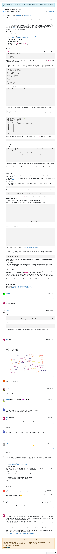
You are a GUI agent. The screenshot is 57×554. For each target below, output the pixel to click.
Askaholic (7, 310)
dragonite (7, 443)
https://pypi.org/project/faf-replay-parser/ (30, 247)
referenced (12, 439)
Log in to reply (51, 11)
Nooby (7, 339)
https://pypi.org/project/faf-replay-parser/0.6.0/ (18, 464)
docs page (27, 469)
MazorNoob (8, 293)
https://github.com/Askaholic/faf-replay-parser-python (22, 287)
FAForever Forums (6, 1)
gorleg (7, 490)
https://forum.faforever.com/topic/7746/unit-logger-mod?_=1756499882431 (20, 533)
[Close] (53, 539)
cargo (26, 183)
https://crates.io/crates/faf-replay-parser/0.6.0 (16, 463)
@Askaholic (11, 339)
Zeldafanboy (8, 388)
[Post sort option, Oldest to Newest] (47, 11)
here (13, 179)
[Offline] (4, 14)
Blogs (5, 11)
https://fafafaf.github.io (28, 15)
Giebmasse (8, 399)
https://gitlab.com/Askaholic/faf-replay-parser (22, 286)
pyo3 (44, 200)
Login (9, 547)
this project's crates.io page (34, 266)
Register (5, 547)
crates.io (44, 189)
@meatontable (12, 417)
